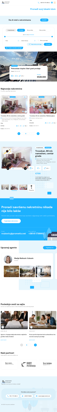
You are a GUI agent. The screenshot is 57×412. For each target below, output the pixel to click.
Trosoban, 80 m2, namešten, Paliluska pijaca (15, 116)
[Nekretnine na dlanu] (5, 2)
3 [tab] (16, 168)
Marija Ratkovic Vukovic (24, 258)
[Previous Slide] (2, 66)
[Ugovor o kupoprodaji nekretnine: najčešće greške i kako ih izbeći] (14, 320)
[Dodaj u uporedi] (28, 112)
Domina (16, 260)
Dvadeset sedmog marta (10, 118)
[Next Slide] (54, 66)
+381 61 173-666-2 (45, 2)
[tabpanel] (28, 164)
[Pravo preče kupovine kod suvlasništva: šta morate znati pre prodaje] (42, 320)
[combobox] (12, 40)
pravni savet (3, 340)
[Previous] (8, 168)
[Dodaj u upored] (29, 165)
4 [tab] (18, 168)
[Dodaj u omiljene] (25, 112)
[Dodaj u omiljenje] (26, 165)
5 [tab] (20, 168)
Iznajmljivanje (8, 97)
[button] (55, 2)
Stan (4, 120)
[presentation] (19, 133)
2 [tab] (14, 168)
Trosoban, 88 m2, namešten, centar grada (44, 153)
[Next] (25, 168)
